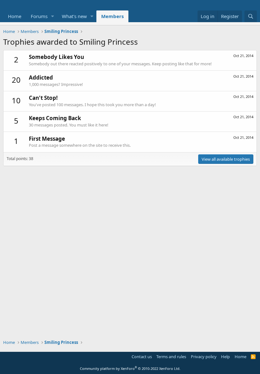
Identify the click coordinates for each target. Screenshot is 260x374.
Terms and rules (171, 356)
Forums (39, 16)
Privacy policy (204, 356)
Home (14, 16)
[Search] (250, 16)
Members (112, 16)
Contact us (142, 356)
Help (225, 356)
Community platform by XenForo (130, 368)
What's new (74, 16)
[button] (52, 16)
